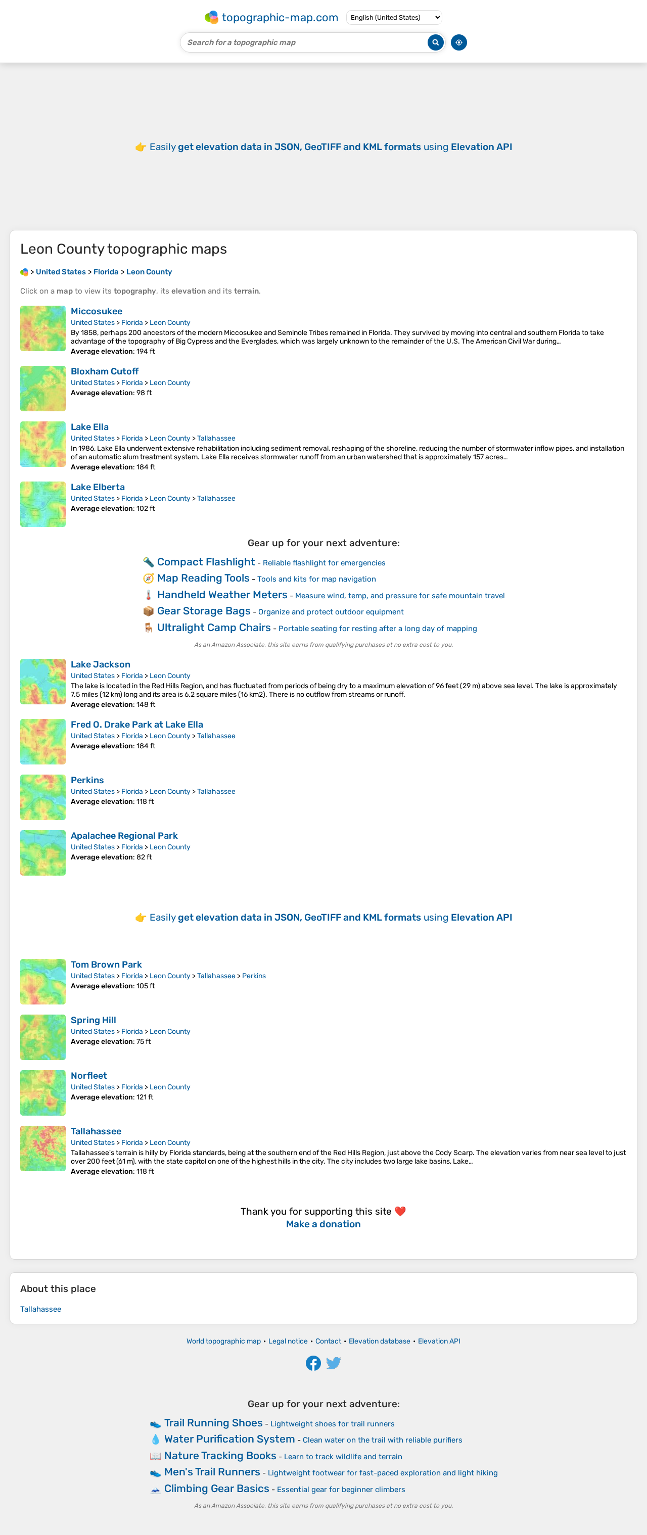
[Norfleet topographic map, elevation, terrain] (43, 1093)
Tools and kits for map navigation (316, 579)
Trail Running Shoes (213, 1422)
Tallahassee (216, 438)
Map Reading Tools (203, 577)
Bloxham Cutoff (104, 371)
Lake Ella (90, 427)
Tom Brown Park (106, 964)
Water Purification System (229, 1438)
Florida (132, 322)
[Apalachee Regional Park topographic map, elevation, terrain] (43, 853)
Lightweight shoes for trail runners (332, 1423)
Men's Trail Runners (212, 1471)
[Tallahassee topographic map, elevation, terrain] (43, 1151)
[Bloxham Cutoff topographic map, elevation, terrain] (43, 388)
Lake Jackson (100, 664)
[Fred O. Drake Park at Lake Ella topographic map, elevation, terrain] (43, 741)
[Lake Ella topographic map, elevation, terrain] (43, 446)
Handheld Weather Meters (222, 594)
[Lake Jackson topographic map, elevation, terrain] (43, 684)
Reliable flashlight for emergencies (324, 562)
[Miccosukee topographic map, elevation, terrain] (43, 331)
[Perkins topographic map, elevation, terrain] (43, 797)
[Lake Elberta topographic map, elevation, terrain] (43, 504)
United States (93, 322)
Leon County (170, 322)
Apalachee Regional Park (124, 835)
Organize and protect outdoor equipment (331, 611)
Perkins (87, 780)
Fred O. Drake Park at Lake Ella (137, 724)
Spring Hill (93, 1020)
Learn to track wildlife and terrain (343, 1456)
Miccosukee (96, 311)
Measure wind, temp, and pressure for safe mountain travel (400, 595)
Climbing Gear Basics (216, 1488)
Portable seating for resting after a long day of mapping (378, 628)
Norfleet (89, 1075)
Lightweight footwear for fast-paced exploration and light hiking (383, 1472)
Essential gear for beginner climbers (341, 1489)
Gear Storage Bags (204, 610)
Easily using (331, 147)
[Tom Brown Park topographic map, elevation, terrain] (43, 981)
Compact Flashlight (206, 561)
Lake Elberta (98, 487)
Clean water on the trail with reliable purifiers (383, 1440)
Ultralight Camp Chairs (214, 627)
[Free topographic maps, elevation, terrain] (24, 271)
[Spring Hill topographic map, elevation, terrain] (43, 1037)
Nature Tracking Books (220, 1455)
